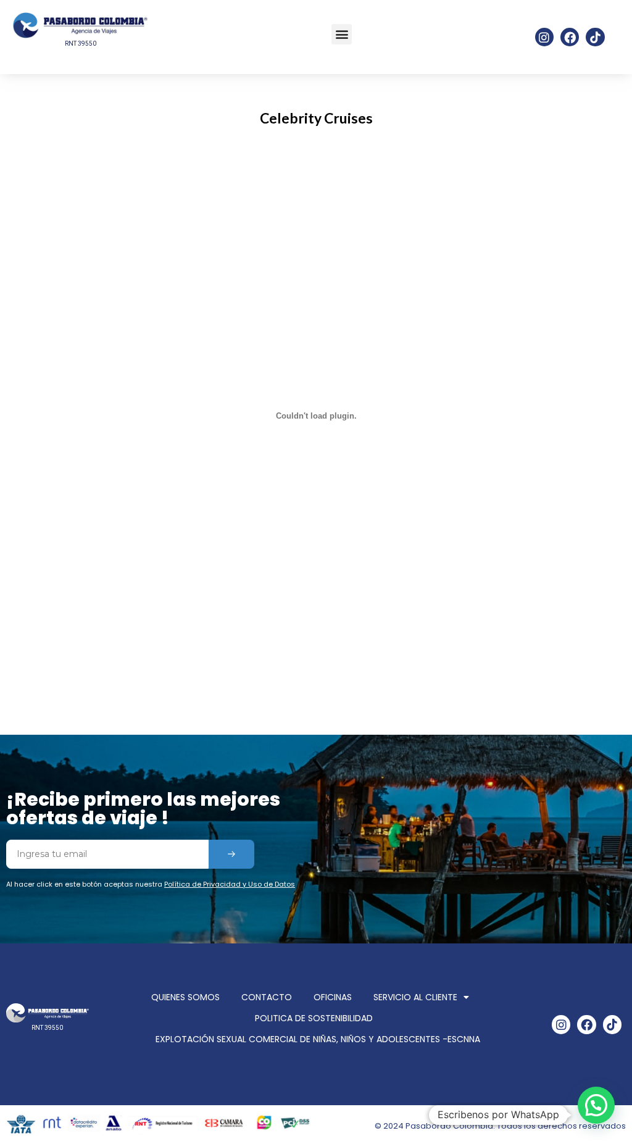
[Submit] (231, 854)
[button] (341, 34)
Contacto (266, 997)
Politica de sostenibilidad (314, 1018)
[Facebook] (569, 37)
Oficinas (333, 997)
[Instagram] (544, 37)
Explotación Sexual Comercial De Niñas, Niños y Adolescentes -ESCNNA (318, 1039)
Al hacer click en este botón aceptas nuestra (150, 884)
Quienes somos (185, 997)
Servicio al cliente (415, 997)
